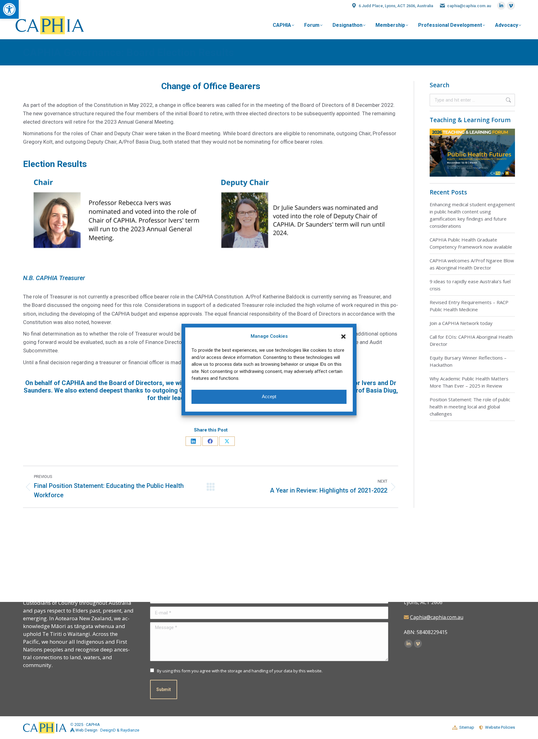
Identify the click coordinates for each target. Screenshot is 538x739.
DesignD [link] (108, 730)
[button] (343, 336)
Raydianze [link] (129, 730)
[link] (9, 9)
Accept (269, 396)
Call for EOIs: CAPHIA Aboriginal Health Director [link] (471, 340)
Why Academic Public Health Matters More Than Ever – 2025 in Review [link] (469, 382)
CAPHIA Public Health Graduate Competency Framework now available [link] (471, 243)
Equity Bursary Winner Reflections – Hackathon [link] (468, 361)
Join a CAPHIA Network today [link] (461, 323)
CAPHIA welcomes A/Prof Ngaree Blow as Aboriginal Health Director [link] (472, 264)
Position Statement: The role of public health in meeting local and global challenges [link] (470, 406)
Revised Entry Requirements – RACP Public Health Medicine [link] (469, 305)
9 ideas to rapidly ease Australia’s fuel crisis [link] (470, 285)
